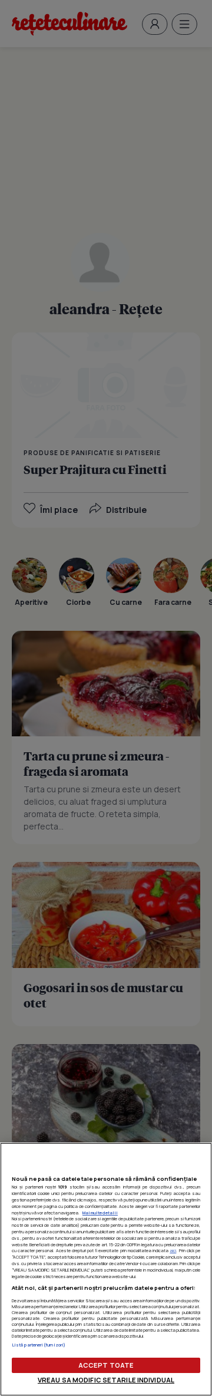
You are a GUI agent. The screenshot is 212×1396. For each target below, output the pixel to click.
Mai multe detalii (100, 1213)
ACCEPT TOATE (106, 1365)
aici (173, 1250)
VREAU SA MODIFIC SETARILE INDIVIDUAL (106, 1379)
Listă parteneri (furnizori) (38, 1345)
